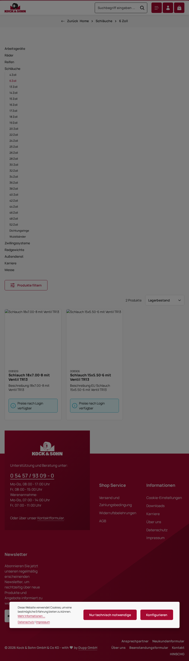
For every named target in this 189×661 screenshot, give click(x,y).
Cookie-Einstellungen (164, 497)
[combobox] (116, 8)
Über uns (153, 521)
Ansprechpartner (135, 641)
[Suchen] (142, 8)
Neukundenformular (168, 641)
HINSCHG (177, 654)
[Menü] (156, 8)
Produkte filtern (29, 285)
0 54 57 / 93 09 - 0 (32, 475)
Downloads (155, 505)
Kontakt (178, 647)
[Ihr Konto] (168, 8)
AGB (102, 521)
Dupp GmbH (87, 647)
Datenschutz (157, 530)
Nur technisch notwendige (110, 615)
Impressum (155, 537)
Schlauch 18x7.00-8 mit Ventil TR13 (29, 377)
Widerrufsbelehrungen (117, 513)
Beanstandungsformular (148, 647)
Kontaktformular (50, 518)
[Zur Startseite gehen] (15, 8)
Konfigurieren (156, 615)
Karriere (153, 513)
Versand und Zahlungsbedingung (115, 501)
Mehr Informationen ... (31, 616)
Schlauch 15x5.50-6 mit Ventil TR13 (90, 377)
